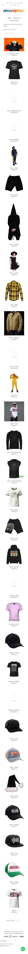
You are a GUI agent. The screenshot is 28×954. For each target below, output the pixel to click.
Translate (11, 944)
